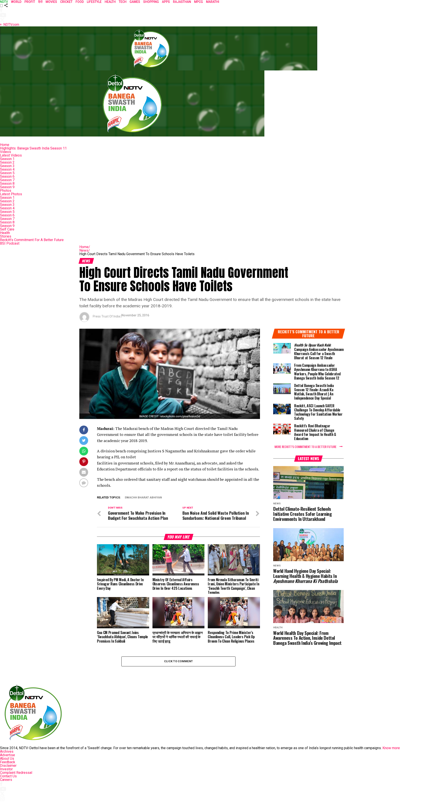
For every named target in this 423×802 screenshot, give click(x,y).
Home (4, 145)
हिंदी (40, 2)
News (84, 250)
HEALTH (110, 2)
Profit (29, 2)
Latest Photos (11, 194)
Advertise (7, 755)
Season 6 (7, 176)
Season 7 (7, 180)
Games (135, 2)
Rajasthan (182, 2)
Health (5, 233)
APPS (166, 2)
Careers (6, 780)
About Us (7, 758)
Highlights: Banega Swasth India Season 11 (33, 148)
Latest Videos (11, 155)
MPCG (198, 2)
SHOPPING (151, 2)
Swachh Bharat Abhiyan (143, 497)
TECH (122, 2)
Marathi (212, 2)
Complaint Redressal (16, 773)
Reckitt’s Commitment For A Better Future (32, 240)
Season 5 (7, 173)
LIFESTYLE (94, 2)
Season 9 (7, 187)
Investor (6, 769)
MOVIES (51, 2)
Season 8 (7, 183)
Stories (5, 236)
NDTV (4, 2)
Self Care (7, 229)
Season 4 (7, 169)
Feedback (7, 762)
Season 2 (7, 162)
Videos (5, 152)
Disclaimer (8, 765)
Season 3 (7, 166)
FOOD (80, 2)
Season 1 (7, 159)
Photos (5, 190)
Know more (391, 748)
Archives (6, 751)
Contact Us (8, 776)
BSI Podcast (9, 243)
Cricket (66, 2)
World (16, 2)
